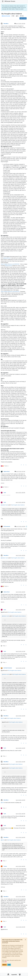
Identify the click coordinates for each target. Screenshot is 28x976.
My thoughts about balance (17, 505)
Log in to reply (23, 18)
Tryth (5, 492)
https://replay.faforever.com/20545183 (10, 264)
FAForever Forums (10, 1)
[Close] (25, 940)
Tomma (5, 866)
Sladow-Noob (7, 471)
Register (4, 964)
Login (9, 964)
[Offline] (2, 471)
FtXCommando (7, 526)
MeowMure (6, 23)
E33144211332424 (8, 668)
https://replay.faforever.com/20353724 (10, 291)
